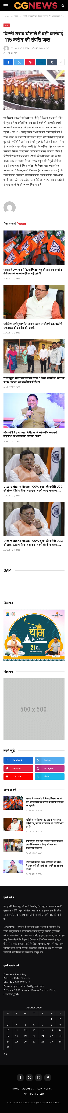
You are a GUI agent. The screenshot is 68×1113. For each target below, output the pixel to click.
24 (7, 1041)
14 (42, 1030)
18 (16, 1036)
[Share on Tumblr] (52, 62)
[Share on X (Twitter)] (19, 62)
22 (51, 1036)
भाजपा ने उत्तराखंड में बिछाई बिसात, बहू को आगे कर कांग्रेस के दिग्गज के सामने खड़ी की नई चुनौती (32, 271)
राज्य (6, 25)
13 (34, 1030)
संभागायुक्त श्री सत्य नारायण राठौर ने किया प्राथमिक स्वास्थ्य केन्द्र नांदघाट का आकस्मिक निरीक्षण (34, 380)
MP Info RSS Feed (34, 1093)
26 (25, 1041)
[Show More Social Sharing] (61, 62)
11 (16, 1030)
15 (51, 1030)
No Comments (42, 48)
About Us (28, 1088)
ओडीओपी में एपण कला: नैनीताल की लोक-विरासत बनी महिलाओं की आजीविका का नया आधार (30, 434)
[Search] (63, 6)
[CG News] (35, 5)
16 (60, 1030)
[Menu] (5, 6)
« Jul (5, 1053)
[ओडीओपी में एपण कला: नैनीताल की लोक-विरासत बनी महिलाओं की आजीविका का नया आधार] (34, 410)
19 (25, 1036)
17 (7, 1036)
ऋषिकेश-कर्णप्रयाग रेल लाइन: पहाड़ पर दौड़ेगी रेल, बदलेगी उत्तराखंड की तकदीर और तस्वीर (32, 325)
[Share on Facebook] (8, 62)
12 (25, 1030)
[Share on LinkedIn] (41, 62)
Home (16, 1088)
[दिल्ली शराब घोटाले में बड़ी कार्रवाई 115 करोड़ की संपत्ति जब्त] (34, 90)
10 (7, 1030)
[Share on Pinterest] (30, 62)
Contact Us (44, 1088)
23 (60, 1036)
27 (34, 1041)
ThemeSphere (52, 1102)
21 (42, 1036)
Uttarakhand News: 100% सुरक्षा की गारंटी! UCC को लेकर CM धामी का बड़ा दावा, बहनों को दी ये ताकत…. (33, 488)
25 (16, 1041)
